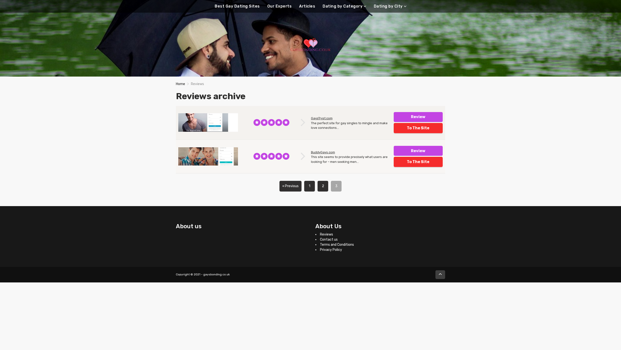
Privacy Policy (331, 250)
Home (180, 84)
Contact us (329, 239)
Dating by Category (342, 6)
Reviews (326, 234)
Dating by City (388, 6)
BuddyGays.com (323, 152)
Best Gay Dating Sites (237, 6)
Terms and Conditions (337, 245)
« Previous (290, 186)
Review (418, 116)
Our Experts (279, 6)
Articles (307, 6)
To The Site (418, 128)
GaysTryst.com (322, 118)
